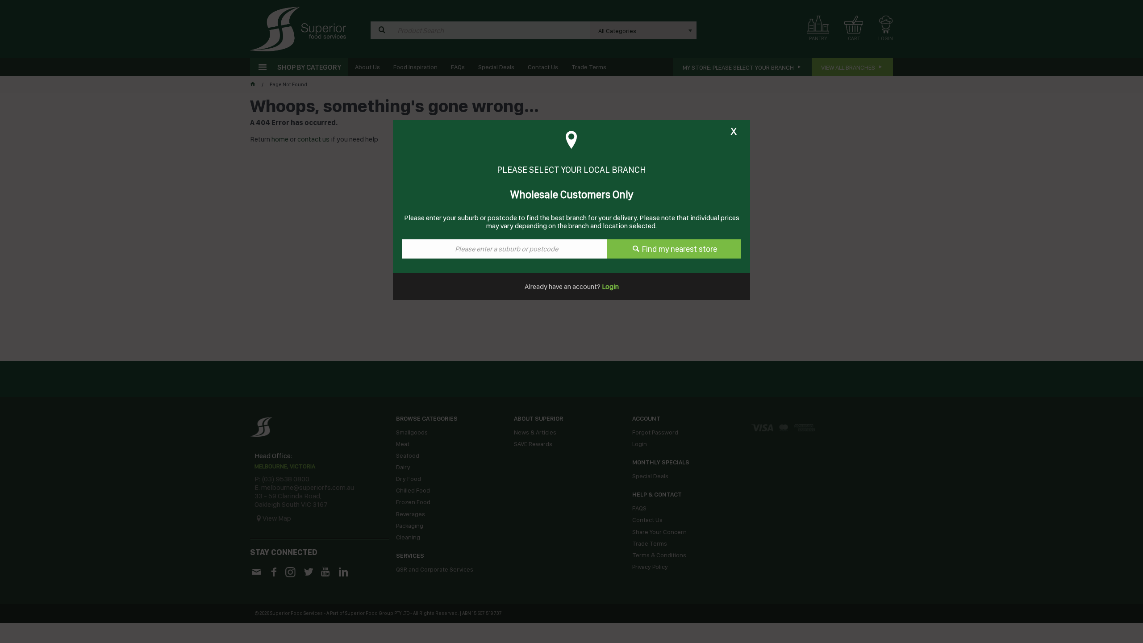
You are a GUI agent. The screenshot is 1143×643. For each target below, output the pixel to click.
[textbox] (504, 249)
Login (610, 286)
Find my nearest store (679, 249)
